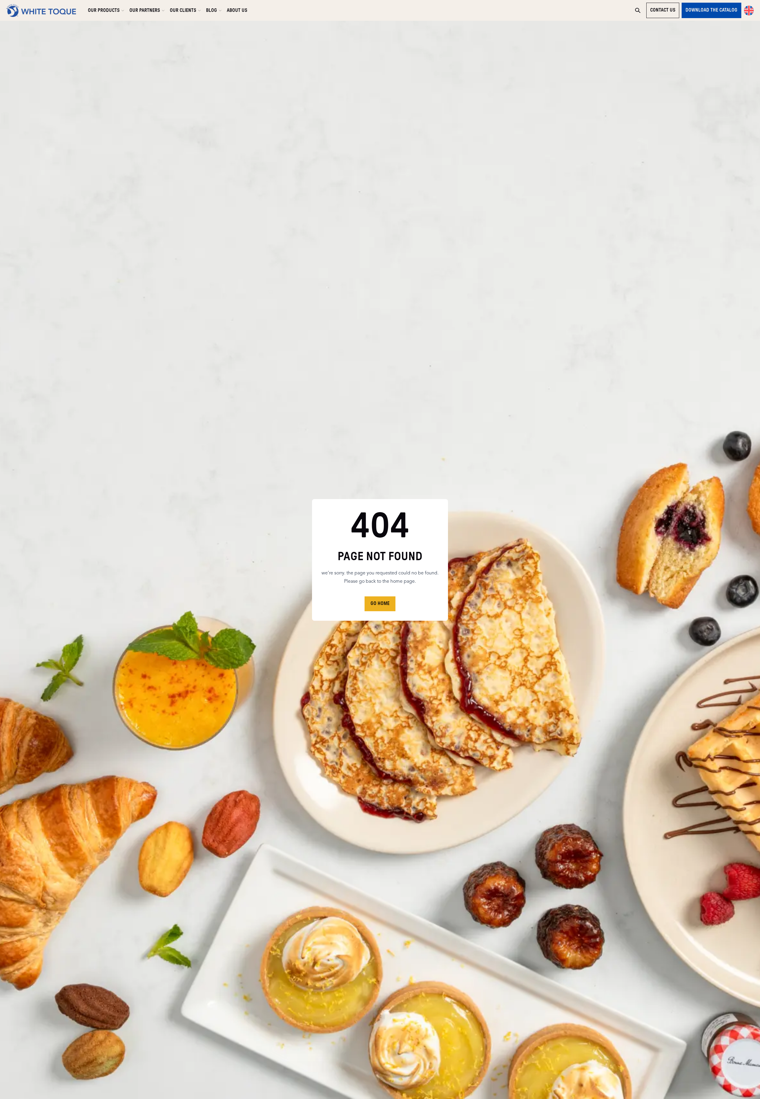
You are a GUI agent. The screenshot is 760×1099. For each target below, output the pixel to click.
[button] (749, 10)
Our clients (183, 10)
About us (237, 10)
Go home (380, 603)
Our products (104, 10)
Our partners (144, 10)
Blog (211, 10)
